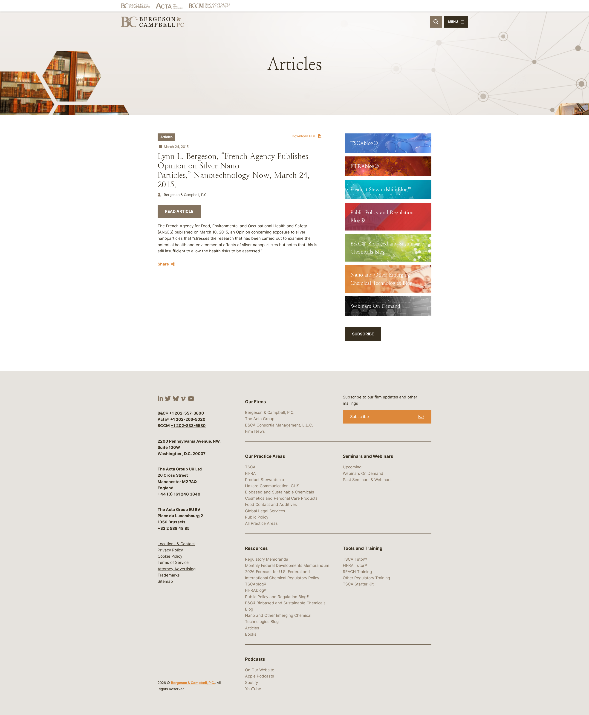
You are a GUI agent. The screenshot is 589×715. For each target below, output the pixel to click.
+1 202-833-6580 (188, 425)
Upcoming (352, 467)
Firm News (255, 431)
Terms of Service (173, 562)
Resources (256, 548)
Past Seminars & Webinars (367, 479)
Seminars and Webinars (368, 456)
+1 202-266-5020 (187, 419)
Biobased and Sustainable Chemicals (279, 492)
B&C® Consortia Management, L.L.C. (279, 425)
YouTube (253, 688)
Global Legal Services (265, 511)
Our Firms (255, 401)
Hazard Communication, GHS (272, 486)
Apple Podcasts (259, 676)
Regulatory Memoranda (266, 559)
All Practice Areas (261, 523)
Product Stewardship (264, 479)
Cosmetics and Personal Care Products (281, 498)
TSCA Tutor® (355, 559)
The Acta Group (259, 418)
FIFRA (250, 473)
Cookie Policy (170, 556)
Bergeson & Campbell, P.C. (193, 682)
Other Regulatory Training (366, 578)
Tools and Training (362, 548)
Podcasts (255, 659)
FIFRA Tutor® (355, 565)
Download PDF (304, 136)
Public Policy (256, 517)
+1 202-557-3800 (186, 413)
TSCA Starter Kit (358, 584)
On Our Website (259, 670)
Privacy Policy (170, 550)
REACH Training (357, 571)
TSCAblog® (255, 584)
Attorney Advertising (177, 569)
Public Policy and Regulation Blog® (277, 596)
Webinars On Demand (363, 473)
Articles (166, 137)
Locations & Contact (176, 544)
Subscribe (363, 334)
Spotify (251, 682)
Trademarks (169, 575)
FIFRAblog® (255, 590)
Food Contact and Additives (271, 504)
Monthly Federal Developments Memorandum (287, 565)
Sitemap (165, 581)
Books (250, 634)
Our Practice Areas (265, 456)
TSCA (250, 467)
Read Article (179, 211)
